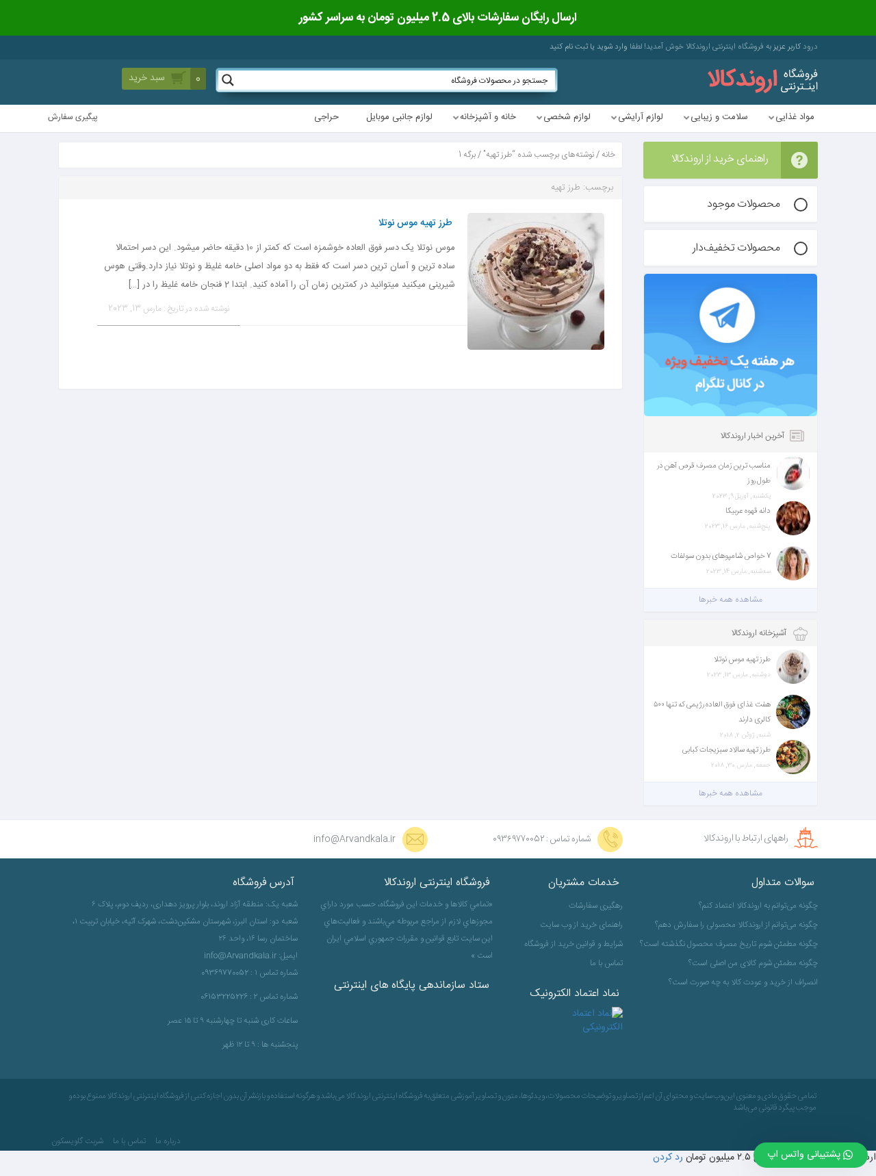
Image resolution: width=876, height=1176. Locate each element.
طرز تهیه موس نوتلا (415, 223)
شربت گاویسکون (77, 1141)
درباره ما (168, 1141)
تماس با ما (606, 963)
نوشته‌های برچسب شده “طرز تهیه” (538, 155)
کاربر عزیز (786, 46)
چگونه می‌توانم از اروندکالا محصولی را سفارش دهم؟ (736, 925)
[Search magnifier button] (227, 80)
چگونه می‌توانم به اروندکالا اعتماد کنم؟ (758, 905)
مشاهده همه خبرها (730, 599)
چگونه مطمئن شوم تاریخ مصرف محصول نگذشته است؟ (730, 944)
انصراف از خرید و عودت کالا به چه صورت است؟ (743, 982)
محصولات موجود (743, 204)
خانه (608, 155)
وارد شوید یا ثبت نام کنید (589, 46)
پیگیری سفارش (73, 117)
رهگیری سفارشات (596, 905)
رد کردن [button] (668, 1157)
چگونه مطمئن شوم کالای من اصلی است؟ (753, 963)
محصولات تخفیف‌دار (736, 248)
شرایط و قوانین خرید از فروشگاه (573, 944)
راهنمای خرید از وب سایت (581, 925)
